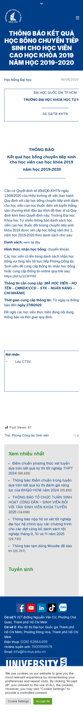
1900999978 (42, 647)
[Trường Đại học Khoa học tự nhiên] (41, 608)
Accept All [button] (43, 701)
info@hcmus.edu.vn (30, 651)
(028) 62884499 (33, 642)
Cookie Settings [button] (18, 701)
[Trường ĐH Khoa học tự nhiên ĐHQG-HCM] (20, 608)
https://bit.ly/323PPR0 (20, 276)
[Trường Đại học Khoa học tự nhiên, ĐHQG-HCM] (13, 15)
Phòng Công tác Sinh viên (30, 435)
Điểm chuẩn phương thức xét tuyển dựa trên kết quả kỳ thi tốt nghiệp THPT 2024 (41, 468)
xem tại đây (31, 242)
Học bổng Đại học (18, 80)
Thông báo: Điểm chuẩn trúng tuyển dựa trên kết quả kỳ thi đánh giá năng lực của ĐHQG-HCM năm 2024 (40, 485)
